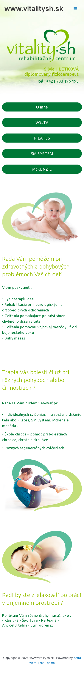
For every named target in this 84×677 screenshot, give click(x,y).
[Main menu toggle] (75, 8)
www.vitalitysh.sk (33, 8)
